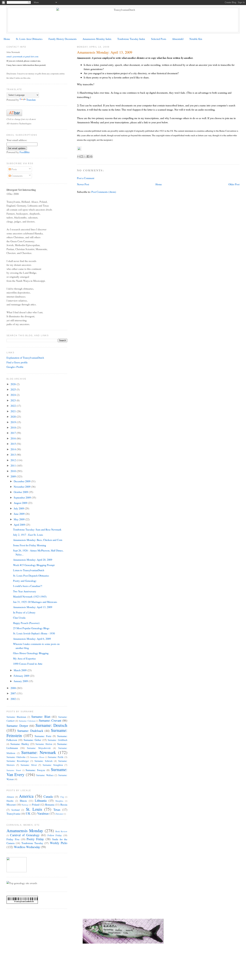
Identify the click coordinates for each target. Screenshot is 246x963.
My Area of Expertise (24, 658)
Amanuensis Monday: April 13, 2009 (32, 607)
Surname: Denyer (17, 725)
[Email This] (78, 156)
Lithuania (41, 800)
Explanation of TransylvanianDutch (25, 357)
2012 (14, 460)
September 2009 (23, 497)
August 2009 (21, 503)
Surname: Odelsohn (16, 757)
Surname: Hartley (19, 744)
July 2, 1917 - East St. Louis (28, 534)
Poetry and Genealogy (24, 580)
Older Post (233, 184)
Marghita (59, 801)
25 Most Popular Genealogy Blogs (31, 628)
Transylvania (13, 813)
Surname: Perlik (55, 757)
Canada (48, 796)
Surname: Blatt (40, 716)
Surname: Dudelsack (30, 730)
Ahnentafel (177, 39)
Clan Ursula (19, 617)
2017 (14, 433)
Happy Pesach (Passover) (26, 623)
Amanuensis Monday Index (97, 39)
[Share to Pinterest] (91, 156)
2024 (14, 394)
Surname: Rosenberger (18, 760)
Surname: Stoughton (53, 765)
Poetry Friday (35, 839)
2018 (14, 427)
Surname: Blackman (16, 716)
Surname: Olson (37, 757)
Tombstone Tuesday (32, 843)
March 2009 (20, 670)
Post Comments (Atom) (103, 191)
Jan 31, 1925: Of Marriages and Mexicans (35, 602)
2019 (14, 422)
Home (7, 39)
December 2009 (22, 481)
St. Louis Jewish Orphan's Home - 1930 (34, 633)
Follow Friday (55, 835)
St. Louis (34, 809)
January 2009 (21, 681)
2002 (14, 699)
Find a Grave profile (17, 362)
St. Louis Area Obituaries (29, 39)
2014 (14, 449)
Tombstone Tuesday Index (131, 39)
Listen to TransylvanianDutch (28, 570)
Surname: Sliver (29, 765)
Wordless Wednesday (27, 847)
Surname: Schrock (43, 760)
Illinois (23, 800)
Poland (35, 804)
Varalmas (43, 813)
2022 (14, 405)
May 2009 (19, 519)
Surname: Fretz (43, 736)
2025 (14, 389)
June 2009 (19, 513)
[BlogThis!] (81, 156)
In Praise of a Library (24, 612)
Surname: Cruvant (50, 720)
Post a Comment (85, 178)
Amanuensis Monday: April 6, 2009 (32, 638)
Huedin (10, 800)
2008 (14, 688)
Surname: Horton (43, 744)
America (26, 796)
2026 (14, 384)
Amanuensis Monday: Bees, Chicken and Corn (37, 540)
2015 (14, 443)
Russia (63, 804)
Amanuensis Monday (25, 830)
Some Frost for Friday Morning (29, 545)
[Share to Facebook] (88, 156)
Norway (25, 804)
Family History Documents (63, 39)
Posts (14, 169)
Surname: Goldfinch (57, 740)
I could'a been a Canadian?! (27, 586)
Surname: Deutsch (51, 725)
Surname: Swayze (35, 770)
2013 (14, 454)
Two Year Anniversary (24, 591)
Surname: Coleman (27, 720)
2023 (14, 400)
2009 (14, 476)
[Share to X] (85, 156)
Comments (17, 175)
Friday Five (13, 839)
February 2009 (22, 675)
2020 (14, 416)
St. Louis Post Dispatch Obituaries (31, 575)
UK (28, 813)
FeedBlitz (25, 152)
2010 (14, 471)
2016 (14, 438)
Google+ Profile (15, 367)
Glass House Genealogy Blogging (31, 653)
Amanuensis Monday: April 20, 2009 (32, 559)
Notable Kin (195, 39)
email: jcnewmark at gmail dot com (22, 56)
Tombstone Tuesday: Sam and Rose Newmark (37, 529)
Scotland (15, 809)
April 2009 (20, 524)
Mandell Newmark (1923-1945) (30, 596)
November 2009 (22, 486)
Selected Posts (158, 39)
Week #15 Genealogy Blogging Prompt (34, 565)
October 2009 (21, 492)
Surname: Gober (32, 740)
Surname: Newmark (38, 752)
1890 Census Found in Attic (28, 663)
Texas (56, 809)
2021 (14, 411)
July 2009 (19, 508)
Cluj (62, 796)
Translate (31, 99)
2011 (14, 465)
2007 (14, 693)
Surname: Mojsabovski (39, 748)
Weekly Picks (58, 843)
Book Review (61, 831)
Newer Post (83, 184)
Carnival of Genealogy (24, 835)
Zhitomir (59, 813)
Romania (49, 804)
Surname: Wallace (44, 775)
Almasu (10, 796)
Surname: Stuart (14, 770)
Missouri (11, 804)
